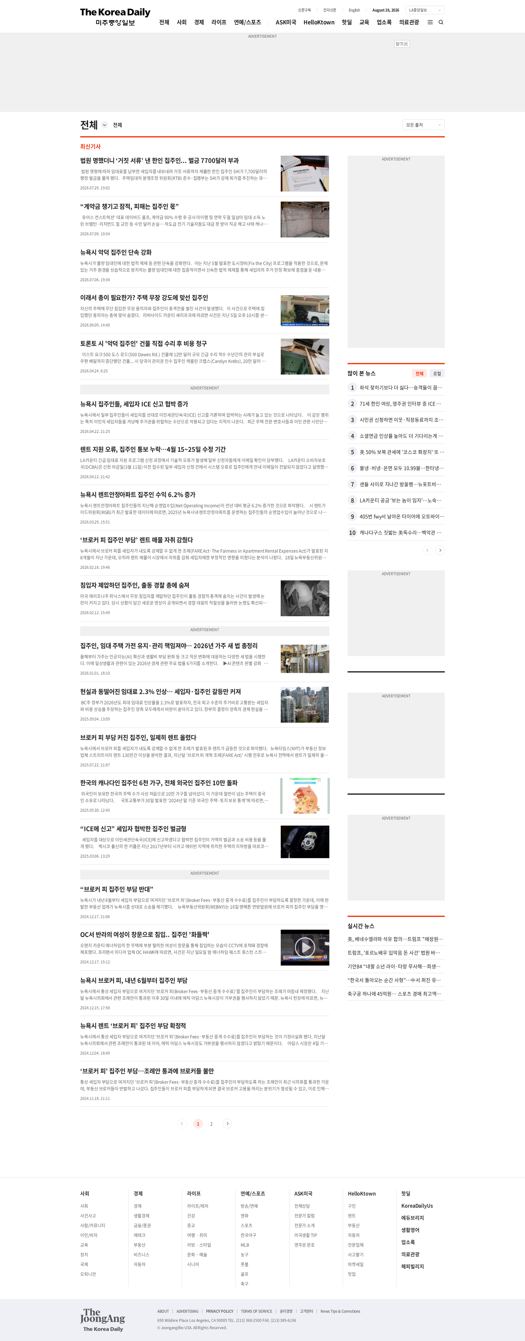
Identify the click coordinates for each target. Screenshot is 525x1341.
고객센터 (306, 1311)
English (354, 10)
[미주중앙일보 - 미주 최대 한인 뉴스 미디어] (115, 17)
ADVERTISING (187, 1311)
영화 (245, 1215)
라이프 (219, 22)
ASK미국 (286, 22)
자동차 (140, 1264)
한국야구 (248, 1235)
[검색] (441, 22)
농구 (245, 1254)
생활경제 (141, 1215)
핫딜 (347, 22)
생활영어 (410, 1229)
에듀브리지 (412, 1217)
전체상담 (302, 1206)
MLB (245, 1245)
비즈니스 (141, 1254)
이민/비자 (89, 1235)
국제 (84, 1264)
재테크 (140, 1235)
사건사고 (88, 1215)
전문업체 (356, 1245)
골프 (245, 1274)
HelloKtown (319, 22)
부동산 (140, 1245)
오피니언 (88, 1274)
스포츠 (246, 1225)
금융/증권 (142, 1225)
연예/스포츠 (247, 22)
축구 (245, 1284)
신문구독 (304, 10)
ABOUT (163, 1311)
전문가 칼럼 (304, 1215)
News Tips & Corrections (340, 1311)
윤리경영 (286, 1311)
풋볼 (245, 1264)
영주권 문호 (304, 1245)
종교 (191, 1225)
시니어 (193, 1264)
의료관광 (409, 22)
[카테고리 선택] (104, 124)
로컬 (437, 373)
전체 (164, 22)
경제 (199, 22)
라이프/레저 (197, 1206)
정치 (84, 1254)
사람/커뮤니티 (92, 1225)
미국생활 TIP (305, 1235)
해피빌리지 (412, 1266)
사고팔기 (356, 1254)
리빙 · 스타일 (199, 1245)
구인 (352, 1206)
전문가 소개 (304, 1225)
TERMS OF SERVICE (256, 1311)
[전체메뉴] (430, 22)
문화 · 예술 (197, 1254)
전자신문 (329, 10)
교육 (364, 22)
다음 (227, 1123)
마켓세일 (356, 1264)
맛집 (352, 1274)
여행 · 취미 (197, 1235)
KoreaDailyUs (417, 1205)
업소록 (384, 22)
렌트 (352, 1215)
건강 (191, 1215)
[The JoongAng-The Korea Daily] (102, 1320)
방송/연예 (249, 1206)
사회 (182, 22)
